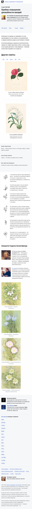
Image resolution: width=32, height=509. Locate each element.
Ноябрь (3, 463)
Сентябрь (3, 457)
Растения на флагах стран (16, 469)
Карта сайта (18, 474)
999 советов (4, 28)
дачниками (18, 485)
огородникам (19, 1)
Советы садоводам (10, 1)
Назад (16, 28)
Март (2, 434)
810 (19, 59)
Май (2, 440)
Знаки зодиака (4, 469)
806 (3, 59)
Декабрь (3, 422)
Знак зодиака (10, 405)
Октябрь (3, 460)
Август (2, 451)
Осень (2, 454)
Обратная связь (5, 474)
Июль (10, 28)
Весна (2, 431)
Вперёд (21, 28)
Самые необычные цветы (7, 471)
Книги (27, 471)
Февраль (3, 428)
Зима (2, 419)
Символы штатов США (20, 471)
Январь (3, 425)
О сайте (12, 474)
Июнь (2, 445)
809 (15, 59)
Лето (2, 443)
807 (7, 59)
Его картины (15, 268)
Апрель (3, 437)
